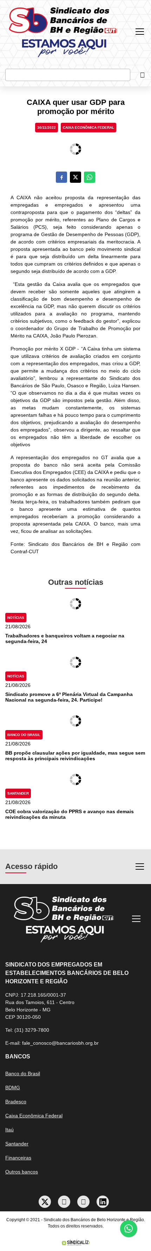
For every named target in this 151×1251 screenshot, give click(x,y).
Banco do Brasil (23, 735)
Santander (18, 793)
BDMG (12, 1087)
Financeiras (18, 1157)
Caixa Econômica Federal (88, 127)
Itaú (9, 1129)
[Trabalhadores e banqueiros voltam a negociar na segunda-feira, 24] (75, 603)
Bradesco (15, 1101)
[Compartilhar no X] (75, 177)
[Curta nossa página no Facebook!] (64, 1201)
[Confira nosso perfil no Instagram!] (83, 1201)
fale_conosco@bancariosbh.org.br (60, 1043)
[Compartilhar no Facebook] (61, 177)
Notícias (15, 618)
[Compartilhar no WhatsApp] (89, 177)
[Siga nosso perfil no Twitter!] (44, 1201)
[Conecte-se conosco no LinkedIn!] (102, 1201)
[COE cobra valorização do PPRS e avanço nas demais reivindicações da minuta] (75, 779)
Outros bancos (21, 1172)
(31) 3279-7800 (31, 1030)
